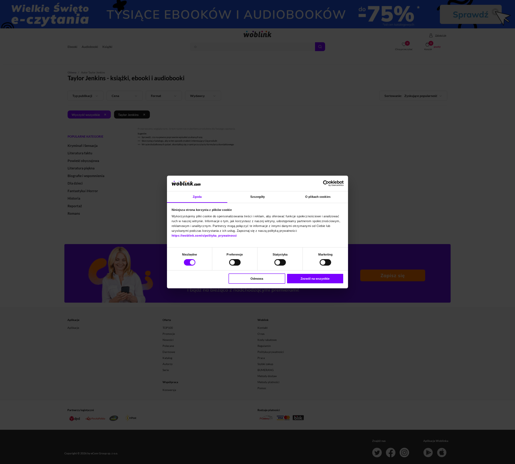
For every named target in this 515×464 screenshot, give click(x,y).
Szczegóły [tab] (257, 196)
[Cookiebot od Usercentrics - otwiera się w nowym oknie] (326, 183)
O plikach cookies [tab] (318, 196)
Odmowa (256, 278)
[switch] (235, 262)
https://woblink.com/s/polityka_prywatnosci (204, 235)
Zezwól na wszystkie (315, 278)
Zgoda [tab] (197, 196)
